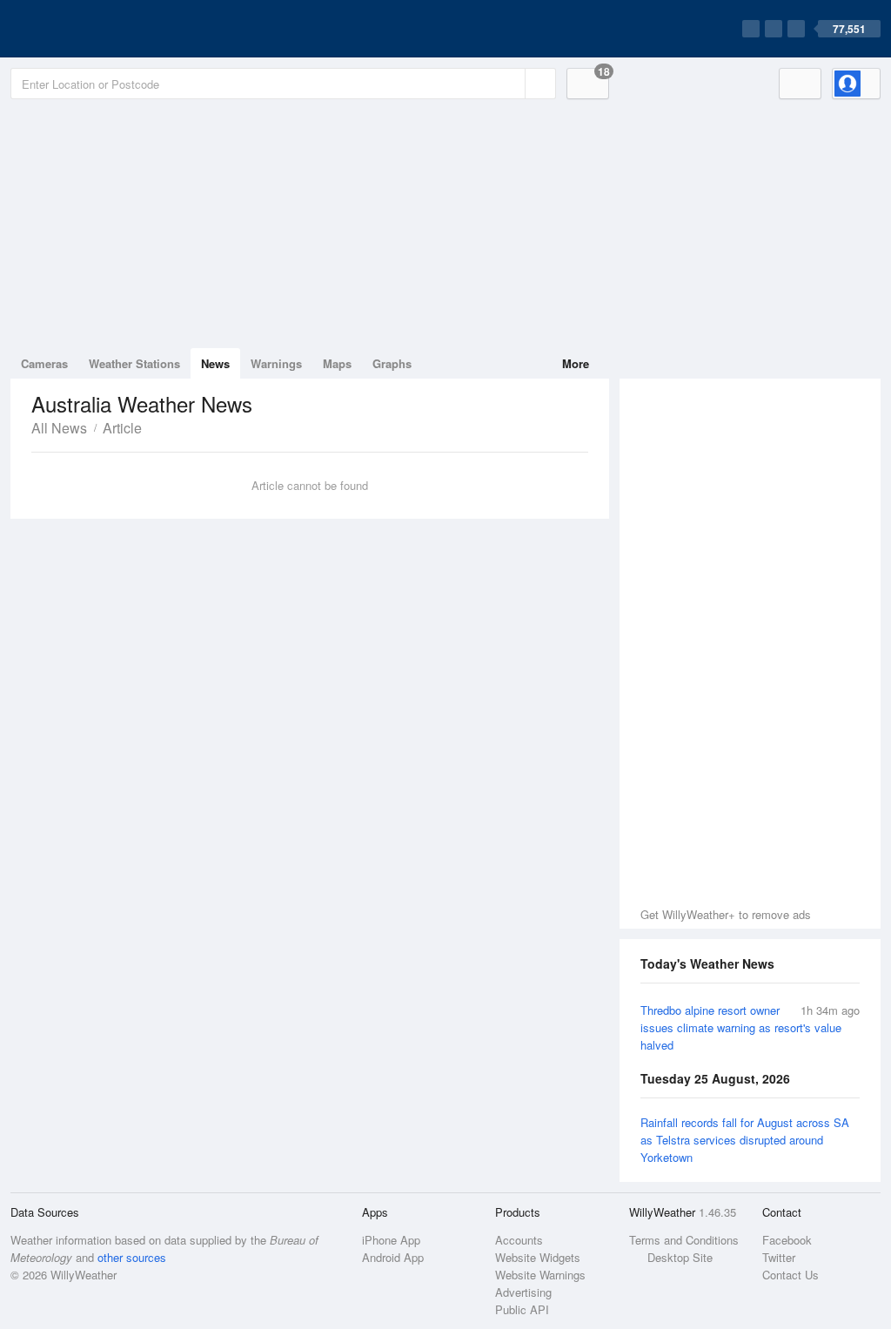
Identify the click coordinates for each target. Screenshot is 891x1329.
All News (59, 428)
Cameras (44, 363)
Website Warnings (540, 1274)
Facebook (787, 1240)
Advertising (523, 1292)
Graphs (392, 363)
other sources (131, 1257)
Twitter (778, 1257)
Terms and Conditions (684, 1240)
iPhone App (391, 1240)
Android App (393, 1257)
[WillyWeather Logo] (92, 28)
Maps (337, 363)
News (215, 363)
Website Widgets (537, 1257)
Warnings (276, 363)
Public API (522, 1309)
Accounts (519, 1240)
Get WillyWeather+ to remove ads (725, 914)
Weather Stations (134, 363)
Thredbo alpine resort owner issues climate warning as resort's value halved (740, 1027)
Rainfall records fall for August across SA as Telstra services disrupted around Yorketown (744, 1139)
